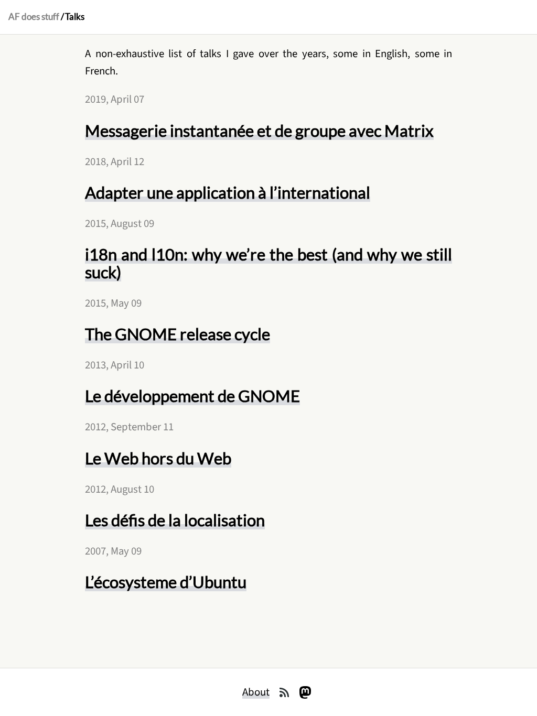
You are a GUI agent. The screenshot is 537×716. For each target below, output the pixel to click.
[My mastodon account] (305, 692)
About (256, 692)
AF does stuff (33, 17)
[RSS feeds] (284, 692)
